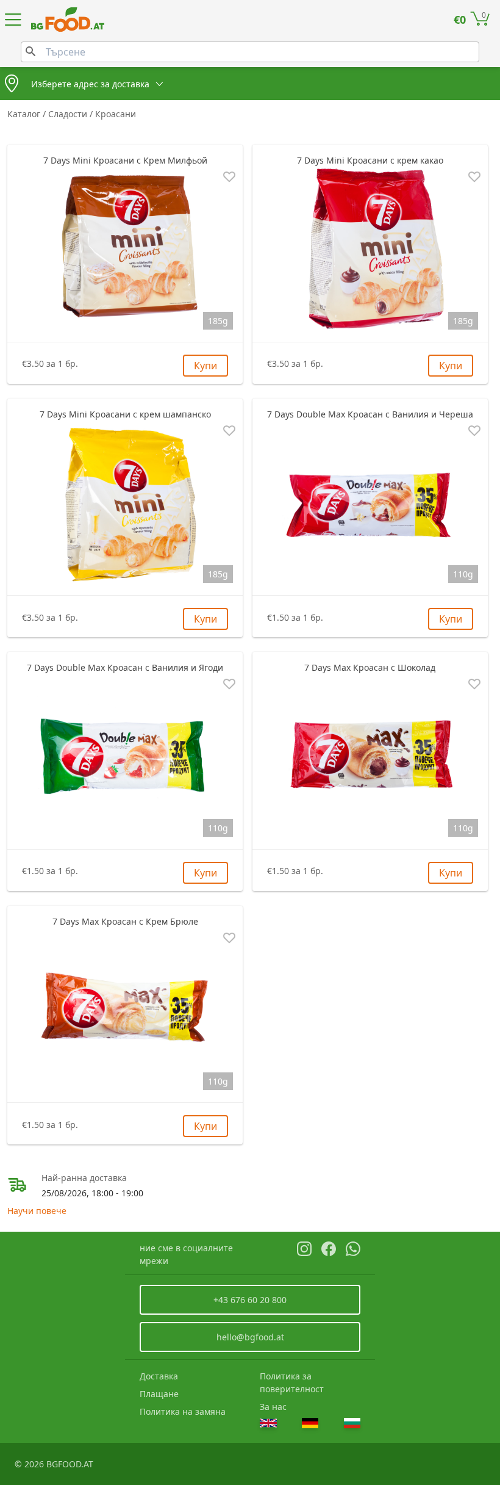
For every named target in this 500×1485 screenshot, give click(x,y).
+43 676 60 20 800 (250, 1300)
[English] (268, 1423)
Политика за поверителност (292, 1382)
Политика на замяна (183, 1411)
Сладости (69, 114)
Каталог (25, 114)
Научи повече (36, 1210)
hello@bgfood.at (250, 1337)
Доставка (159, 1376)
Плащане (159, 1394)
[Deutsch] (310, 1423)
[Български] (352, 1423)
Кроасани (115, 114)
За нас (273, 1406)
